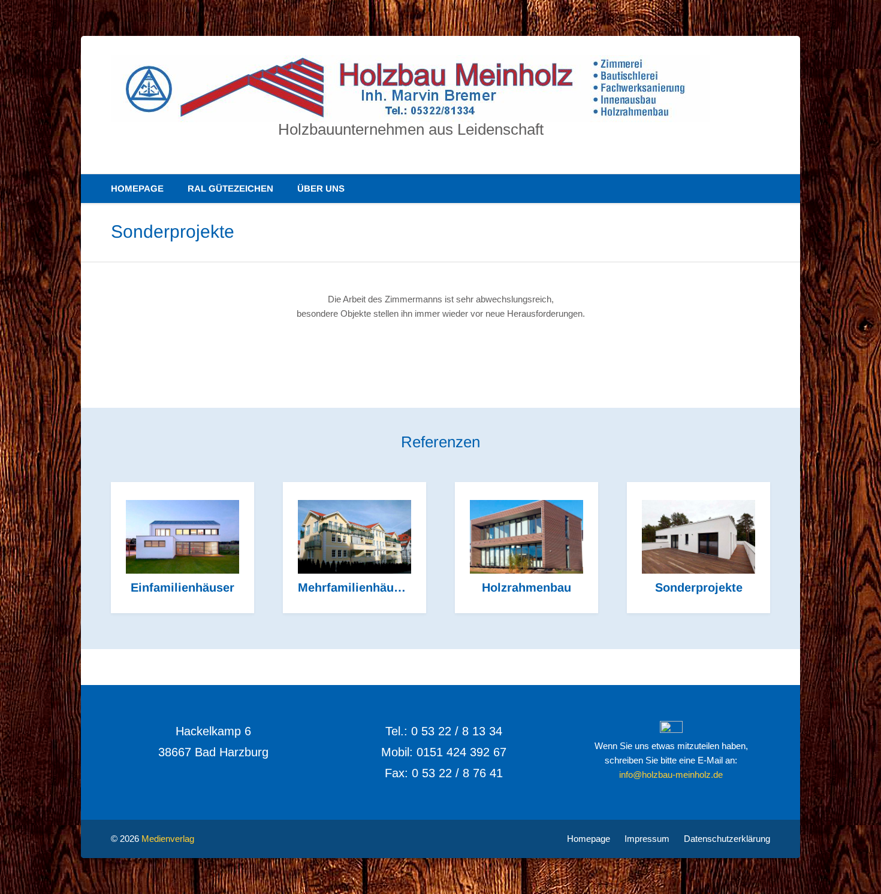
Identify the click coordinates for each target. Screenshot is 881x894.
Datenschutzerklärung (727, 839)
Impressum (646, 839)
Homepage (137, 188)
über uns (321, 188)
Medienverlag (167, 839)
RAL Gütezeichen (230, 188)
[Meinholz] (410, 88)
